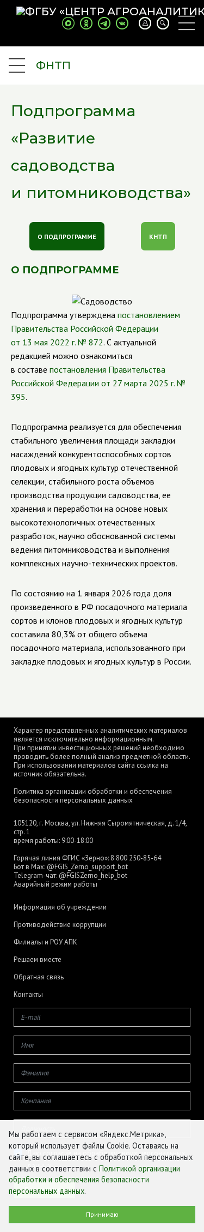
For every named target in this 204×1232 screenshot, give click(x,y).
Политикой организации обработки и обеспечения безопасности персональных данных (94, 1180)
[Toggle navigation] (186, 23)
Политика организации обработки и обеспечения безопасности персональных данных (93, 796)
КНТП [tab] (158, 236)
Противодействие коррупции (60, 924)
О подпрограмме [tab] (67, 236)
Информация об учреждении (60, 907)
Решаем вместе (37, 959)
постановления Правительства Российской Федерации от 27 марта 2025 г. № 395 (98, 383)
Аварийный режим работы (55, 884)
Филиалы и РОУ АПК (45, 942)
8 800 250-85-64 (135, 858)
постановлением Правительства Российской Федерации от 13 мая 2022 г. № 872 (95, 328)
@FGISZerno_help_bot (93, 875)
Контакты (28, 994)
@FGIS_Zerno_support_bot (87, 866)
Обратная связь (39, 977)
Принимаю (102, 1214)
